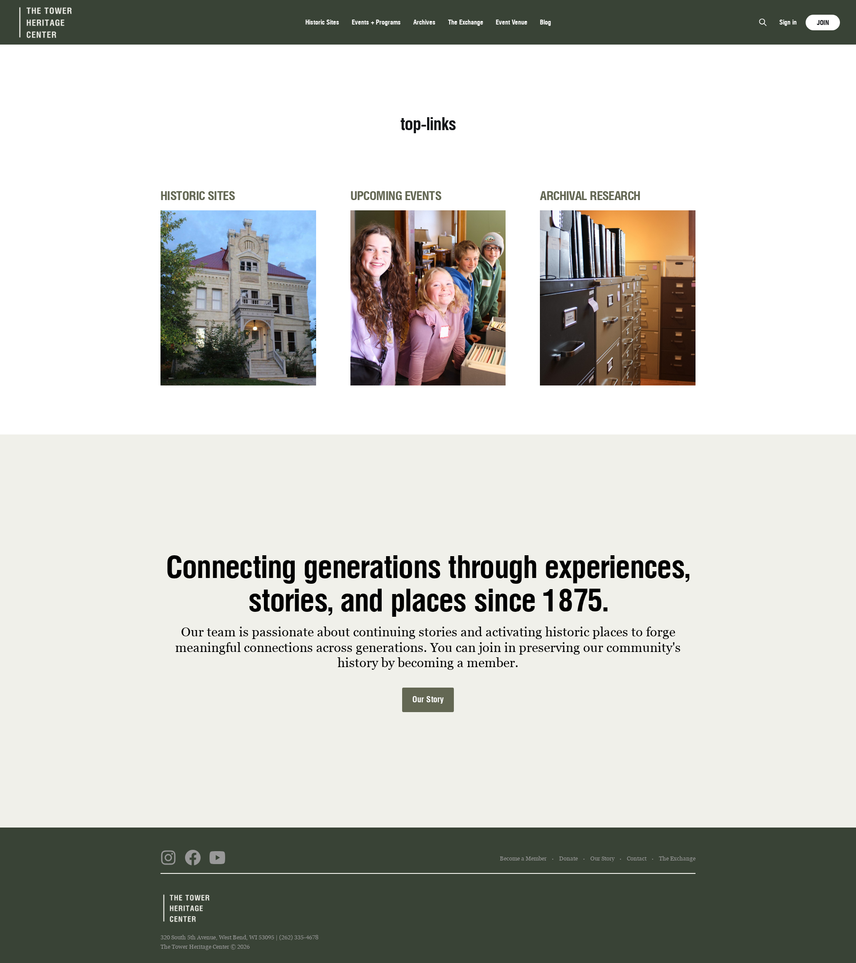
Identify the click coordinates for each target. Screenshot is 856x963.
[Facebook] (193, 859)
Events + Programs (376, 22)
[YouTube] (217, 859)
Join (823, 22)
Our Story (428, 699)
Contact (636, 858)
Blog (545, 22)
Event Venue (511, 22)
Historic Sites (322, 22)
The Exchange (465, 22)
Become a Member (523, 858)
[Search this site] (763, 22)
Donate (568, 858)
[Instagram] (168, 859)
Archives (424, 22)
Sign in (788, 22)
